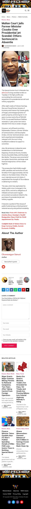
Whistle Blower (7, 491)
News (8, 19)
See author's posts (10, 262)
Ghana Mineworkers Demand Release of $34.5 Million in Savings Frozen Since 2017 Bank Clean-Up (22, 438)
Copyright (25, 494)
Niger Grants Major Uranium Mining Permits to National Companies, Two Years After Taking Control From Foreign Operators (8, 385)
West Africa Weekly (7, 406)
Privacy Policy (17, 494)
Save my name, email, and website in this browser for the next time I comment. (14, 340)
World (12, 373)
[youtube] (21, 502)
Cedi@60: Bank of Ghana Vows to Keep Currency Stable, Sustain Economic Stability (14, 226)
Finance (14, 17)
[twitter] (13, 502)
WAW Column (24, 491)
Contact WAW (7, 494)
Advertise (16, 491)
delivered (5, 93)
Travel (22, 373)
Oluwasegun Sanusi (10, 46)
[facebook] (9, 502)
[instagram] (17, 502)
